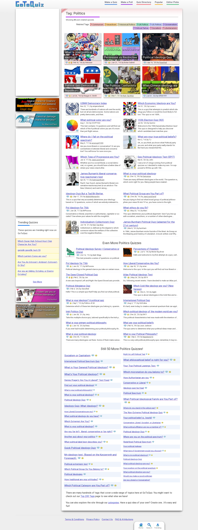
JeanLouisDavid (98, 160)
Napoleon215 (148, 337)
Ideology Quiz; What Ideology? (81, 405)
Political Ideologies (73, 474)
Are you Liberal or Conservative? (136, 480)
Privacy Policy (92, 519)
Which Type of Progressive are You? (99, 156)
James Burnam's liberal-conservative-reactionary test (98, 175)
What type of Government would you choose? (142, 451)
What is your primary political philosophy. (86, 322)
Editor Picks (173, 2)
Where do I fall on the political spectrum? (96, 138)
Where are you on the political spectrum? (143, 436)
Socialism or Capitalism (77, 355)
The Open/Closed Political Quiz (82, 274)
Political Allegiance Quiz (78, 285)
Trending (157, 528)
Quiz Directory (143, 2)
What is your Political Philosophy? (140, 334)
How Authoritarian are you (136, 377)
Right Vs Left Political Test (134, 354)
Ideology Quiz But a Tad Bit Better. (84, 193)
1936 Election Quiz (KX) (151, 119)
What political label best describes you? (83, 442)
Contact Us (107, 519)
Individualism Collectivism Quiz (97, 221)
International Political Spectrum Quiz (82, 361)
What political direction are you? (136, 472)
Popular (159, 2)
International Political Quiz (136, 300)
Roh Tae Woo (128, 96)
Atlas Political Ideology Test (138, 274)
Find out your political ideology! (79, 385)
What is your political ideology (139, 173)
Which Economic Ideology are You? (157, 103)
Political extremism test (76, 464)
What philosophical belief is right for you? (146, 359)
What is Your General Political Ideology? (86, 367)
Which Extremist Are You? (77, 421)
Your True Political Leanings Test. (139, 365)
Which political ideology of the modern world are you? (150, 311)
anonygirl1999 (97, 143)
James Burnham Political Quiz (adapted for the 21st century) (149, 223)
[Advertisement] (37, 52)
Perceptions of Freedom (146, 249)
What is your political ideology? (79, 395)
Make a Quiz (111, 2)
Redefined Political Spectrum (137, 442)
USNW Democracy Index (93, 103)
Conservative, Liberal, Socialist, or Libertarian (142, 423)
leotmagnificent (98, 180)
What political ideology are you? (136, 463)
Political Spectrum (132, 393)
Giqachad (163, 63)
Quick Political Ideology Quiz (80, 447)
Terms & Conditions (74, 519)
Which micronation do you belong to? (143, 371)
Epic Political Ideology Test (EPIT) (156, 156)
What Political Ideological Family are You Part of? (150, 399)
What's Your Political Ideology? (81, 374)
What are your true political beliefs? (157, 136)
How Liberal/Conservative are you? (78, 411)
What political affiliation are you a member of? (142, 427)
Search (149, 528)
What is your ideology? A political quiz (85, 300)
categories (113, 502)
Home (141, 528)
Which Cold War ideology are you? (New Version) (153, 287)
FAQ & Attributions (124, 519)
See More (37, 282)
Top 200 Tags (87, 496)
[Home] (30, 4)
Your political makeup (132, 446)
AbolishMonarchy (92, 197)
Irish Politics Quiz (74, 311)
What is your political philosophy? (78, 390)
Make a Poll (127, 2)
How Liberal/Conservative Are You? (141, 263)
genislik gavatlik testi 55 (29, 250)
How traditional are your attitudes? (81, 479)
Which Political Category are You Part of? (87, 485)
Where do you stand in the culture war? (139, 408)
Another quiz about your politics (79, 436)
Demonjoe (147, 176)
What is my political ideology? (135, 455)
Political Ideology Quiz (75, 400)
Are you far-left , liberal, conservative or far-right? (88, 431)
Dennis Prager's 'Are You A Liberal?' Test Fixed (86, 380)
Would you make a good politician (137, 476)
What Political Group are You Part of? (143, 193)
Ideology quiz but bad (133, 388)
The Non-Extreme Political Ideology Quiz (143, 412)
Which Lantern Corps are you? (32, 256)
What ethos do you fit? (135, 207)
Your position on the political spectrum (139, 468)
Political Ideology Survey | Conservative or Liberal (97, 251)
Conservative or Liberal (134, 382)
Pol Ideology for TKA (77, 207)
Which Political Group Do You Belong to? (84, 469)
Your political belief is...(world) (137, 417)
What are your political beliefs (138, 322)
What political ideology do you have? (81, 416)
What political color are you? (95, 119)
